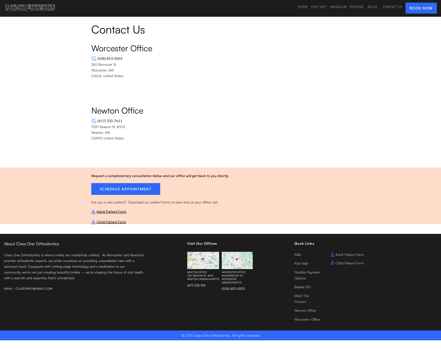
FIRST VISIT (319, 7)
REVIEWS (356, 7)
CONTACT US (392, 7)
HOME (303, 7)
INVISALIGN (338, 7)
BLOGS (372, 7)
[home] (30, 7)
